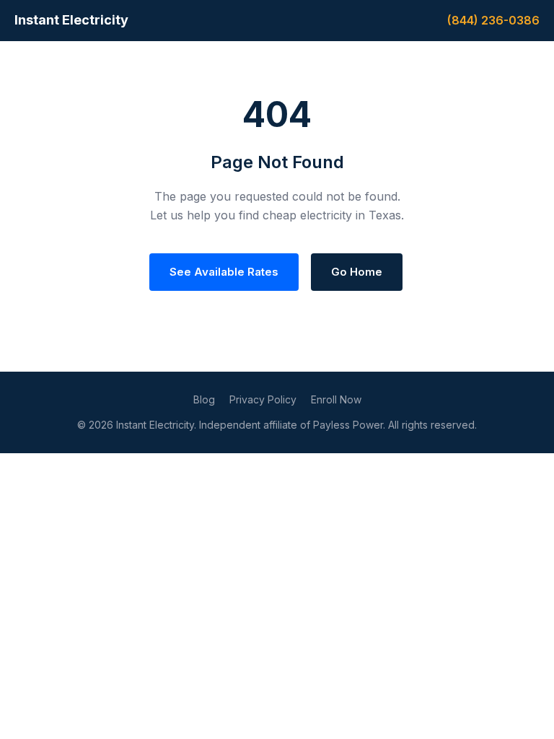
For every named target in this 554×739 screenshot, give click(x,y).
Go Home (356, 272)
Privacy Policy (262, 399)
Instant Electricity (71, 19)
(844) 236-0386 (493, 20)
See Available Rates (224, 272)
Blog (204, 399)
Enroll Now (336, 399)
